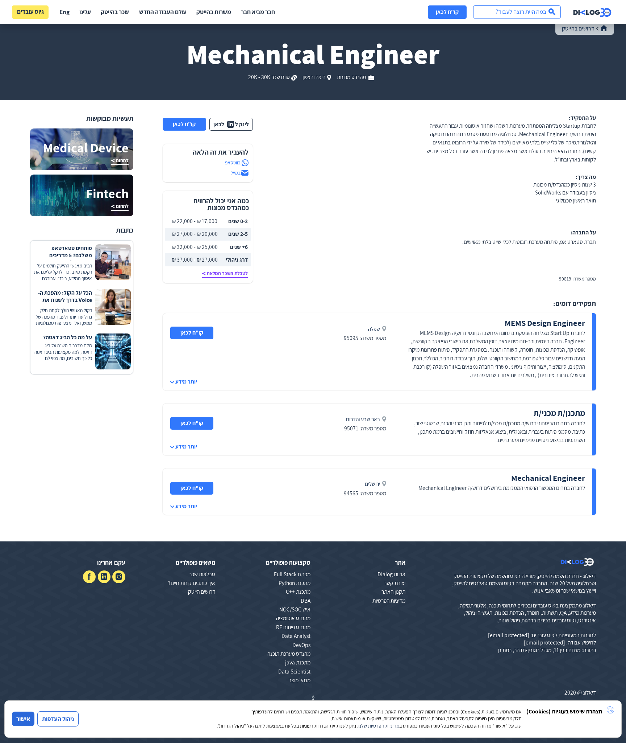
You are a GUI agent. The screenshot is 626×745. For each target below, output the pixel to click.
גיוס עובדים (30, 12)
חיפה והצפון (314, 77)
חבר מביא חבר (258, 12)
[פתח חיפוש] (517, 12)
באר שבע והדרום (363, 419)
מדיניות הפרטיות (388, 600)
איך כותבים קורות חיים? (191, 582)
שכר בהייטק (115, 12)
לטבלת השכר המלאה (227, 273)
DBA (305, 600)
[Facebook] (89, 576)
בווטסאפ (233, 162)
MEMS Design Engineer (545, 323)
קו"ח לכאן (447, 11)
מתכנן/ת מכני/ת (559, 413)
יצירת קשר (394, 582)
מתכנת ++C (298, 591)
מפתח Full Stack (292, 574)
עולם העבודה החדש (163, 12)
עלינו (85, 12)
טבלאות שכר (202, 574)
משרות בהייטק (213, 12)
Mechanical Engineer (548, 477)
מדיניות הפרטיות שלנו (378, 726)
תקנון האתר (393, 591)
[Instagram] (118, 576)
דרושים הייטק (201, 591)
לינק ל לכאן (231, 124)
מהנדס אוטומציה (293, 618)
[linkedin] (104, 576)
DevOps (301, 644)
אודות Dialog (391, 574)
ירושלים (372, 483)
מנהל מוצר (299, 680)
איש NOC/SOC (294, 609)
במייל (236, 172)
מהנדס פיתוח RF (293, 627)
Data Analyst (295, 635)
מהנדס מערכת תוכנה (288, 653)
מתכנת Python (294, 582)
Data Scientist (294, 671)
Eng (64, 12)
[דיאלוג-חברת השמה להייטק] (592, 12)
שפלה (374, 328)
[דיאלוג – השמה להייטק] (577, 562)
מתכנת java (297, 662)
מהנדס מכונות (352, 77)
